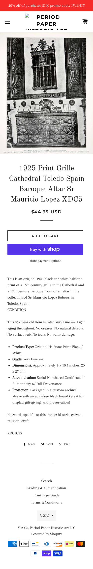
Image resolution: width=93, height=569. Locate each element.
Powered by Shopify (46, 534)
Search (46, 481)
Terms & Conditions (46, 502)
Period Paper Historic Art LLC (52, 528)
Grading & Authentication (46, 488)
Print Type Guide (46, 495)
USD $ (44, 515)
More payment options (45, 261)
